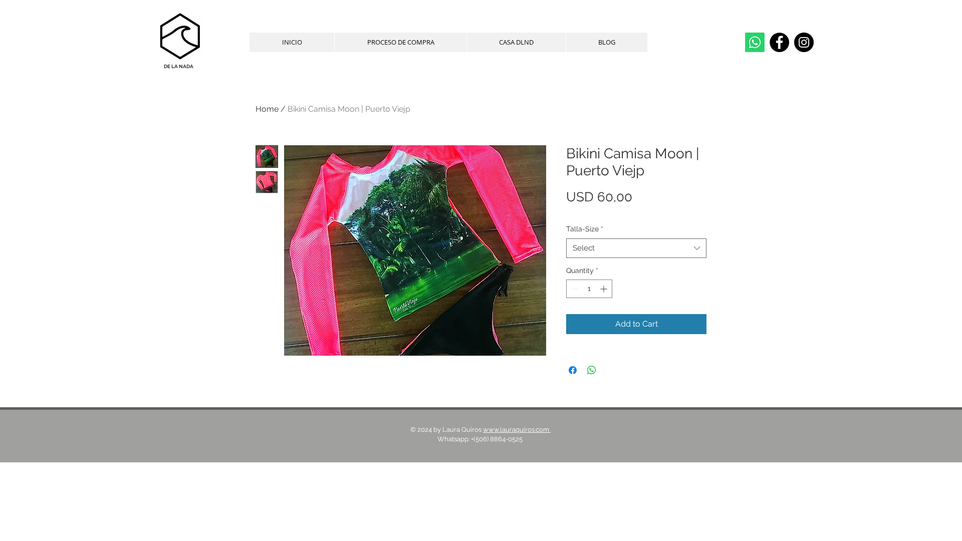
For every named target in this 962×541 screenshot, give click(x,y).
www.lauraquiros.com (517, 429)
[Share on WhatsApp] (592, 370)
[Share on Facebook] (573, 370)
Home (267, 109)
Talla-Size (584, 229)
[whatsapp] (755, 42)
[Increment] (604, 289)
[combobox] (636, 248)
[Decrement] (574, 289)
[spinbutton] (589, 289)
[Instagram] (804, 42)
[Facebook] (779, 42)
